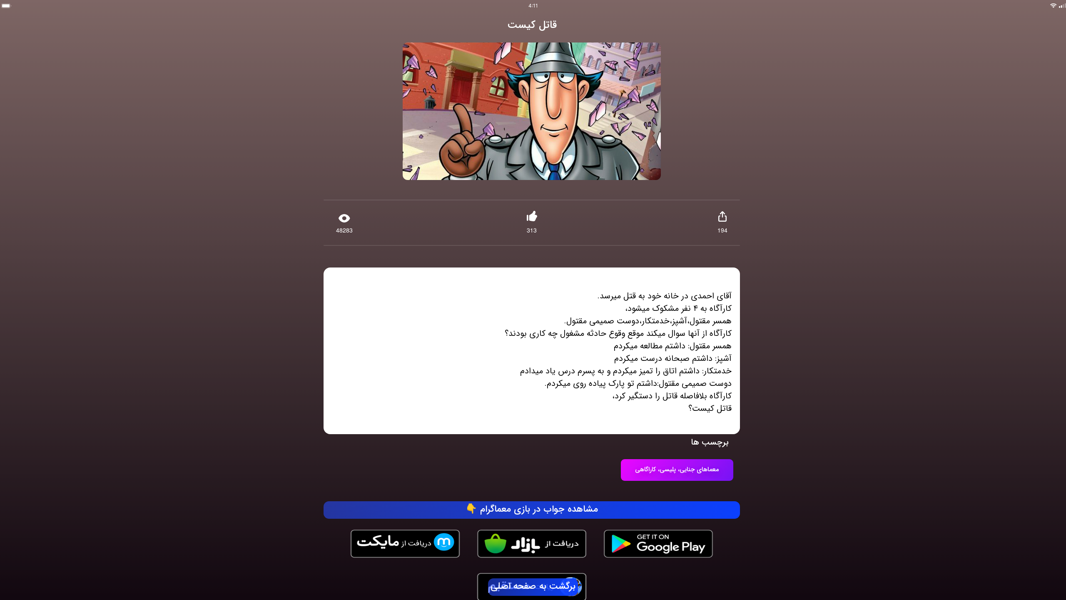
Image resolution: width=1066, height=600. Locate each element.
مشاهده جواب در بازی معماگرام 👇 (532, 509)
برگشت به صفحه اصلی (533, 586)
